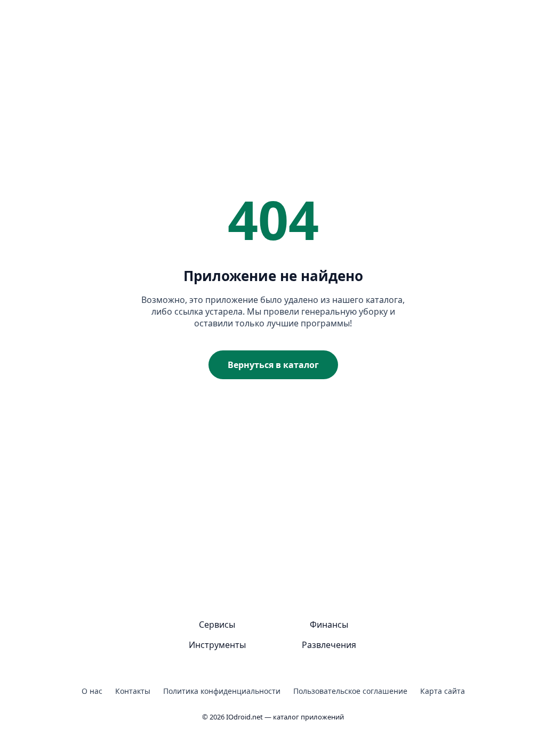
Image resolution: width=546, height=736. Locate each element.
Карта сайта (442, 691)
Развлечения (329, 645)
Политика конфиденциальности (221, 691)
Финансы (329, 624)
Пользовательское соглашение (350, 691)
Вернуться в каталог (273, 365)
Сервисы (217, 624)
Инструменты (217, 645)
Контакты (132, 691)
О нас (92, 691)
